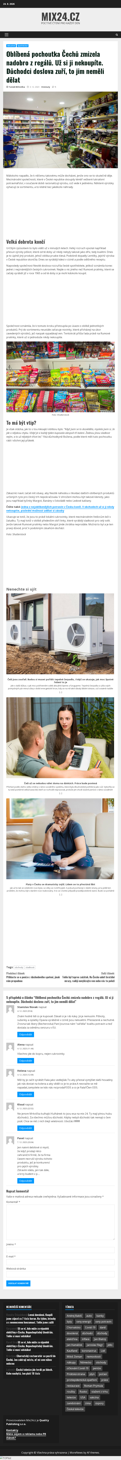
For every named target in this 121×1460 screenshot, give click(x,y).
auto (89, 1315)
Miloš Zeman (74, 1356)
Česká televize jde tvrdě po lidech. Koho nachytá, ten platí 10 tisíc (29, 1371)
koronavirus (89, 1350)
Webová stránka (16, 1268)
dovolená (72, 1333)
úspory (99, 1403)
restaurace (73, 1385)
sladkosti (30, 967)
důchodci (87, 1333)
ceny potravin (103, 1321)
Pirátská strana (76, 1374)
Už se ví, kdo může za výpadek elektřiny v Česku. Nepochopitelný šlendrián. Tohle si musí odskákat (29, 1332)
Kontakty (12, 1430)
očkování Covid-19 (77, 1368)
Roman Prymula (93, 1385)
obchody (19, 967)
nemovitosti (94, 1356)
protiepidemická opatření (82, 1380)
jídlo (109, 1345)
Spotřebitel (23, 46)
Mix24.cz (60, 16)
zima (88, 1403)
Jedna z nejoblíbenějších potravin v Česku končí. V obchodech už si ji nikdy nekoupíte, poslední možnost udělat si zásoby (60, 508)
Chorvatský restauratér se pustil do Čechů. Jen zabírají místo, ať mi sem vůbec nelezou (30, 1359)
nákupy (71, 1362)
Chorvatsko (74, 1327)
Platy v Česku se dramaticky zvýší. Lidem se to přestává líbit (60, 884)
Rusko (83, 1391)
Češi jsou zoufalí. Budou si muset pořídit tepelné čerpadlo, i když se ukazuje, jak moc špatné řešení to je (60, 681)
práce (104, 1380)
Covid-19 (90, 1327)
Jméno (11, 1244)
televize (71, 1397)
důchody (102, 1333)
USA (82, 1397)
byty (69, 1321)
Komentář (13, 1202)
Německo (85, 1362)
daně (103, 1327)
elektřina (72, 1339)
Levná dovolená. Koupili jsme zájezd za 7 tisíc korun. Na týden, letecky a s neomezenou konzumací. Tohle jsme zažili (31, 1318)
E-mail (11, 1256)
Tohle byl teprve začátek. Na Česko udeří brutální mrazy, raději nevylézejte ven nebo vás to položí (88, 977)
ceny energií (83, 1321)
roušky (71, 1391)
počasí (103, 1374)
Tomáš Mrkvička (17, 87)
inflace (85, 1339)
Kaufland (72, 1350)
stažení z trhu (100, 1391)
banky (100, 1315)
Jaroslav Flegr (95, 1345)
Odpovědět (25, 1034)
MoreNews (76, 1452)
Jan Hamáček (74, 1345)
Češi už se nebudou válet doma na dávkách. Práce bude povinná (60, 783)
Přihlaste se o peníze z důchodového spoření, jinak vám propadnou (33, 977)
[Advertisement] (60, 213)
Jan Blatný (100, 1339)
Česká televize (75, 1409)
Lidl (103, 1350)
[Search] (117, 35)
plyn (92, 1374)
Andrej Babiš (74, 1315)
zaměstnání (74, 1403)
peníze (97, 1368)
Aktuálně (11, 46)
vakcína (94, 1397)
